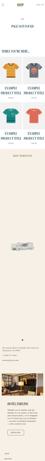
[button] (2, 4)
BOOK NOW (16, 432)
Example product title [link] (11, 90)
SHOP (7, 454)
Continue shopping (22, 35)
